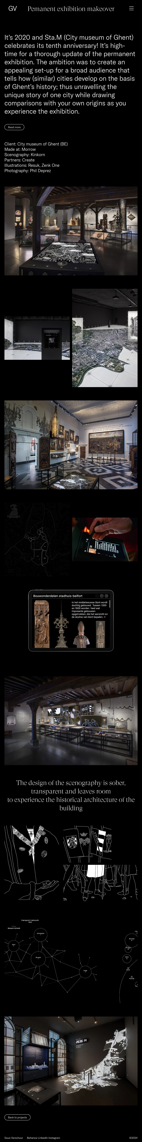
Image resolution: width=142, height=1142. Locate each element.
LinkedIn (43, 1137)
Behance (32, 1137)
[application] (37, 539)
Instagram (54, 1137)
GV (12, 8)
